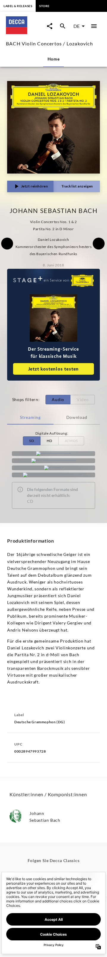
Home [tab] (54, 58)
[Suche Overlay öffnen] (63, 26)
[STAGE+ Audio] (53, 453)
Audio (58, 399)
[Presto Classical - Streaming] (53, 475)
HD (49, 440)
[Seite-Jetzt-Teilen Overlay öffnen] (50, 26)
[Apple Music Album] (53, 460)
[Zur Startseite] (25, 32)
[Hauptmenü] (94, 26)
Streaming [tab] (30, 417)
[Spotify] (53, 467)
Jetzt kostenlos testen (53, 369)
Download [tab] (76, 417)
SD (31, 440)
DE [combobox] (76, 26)
